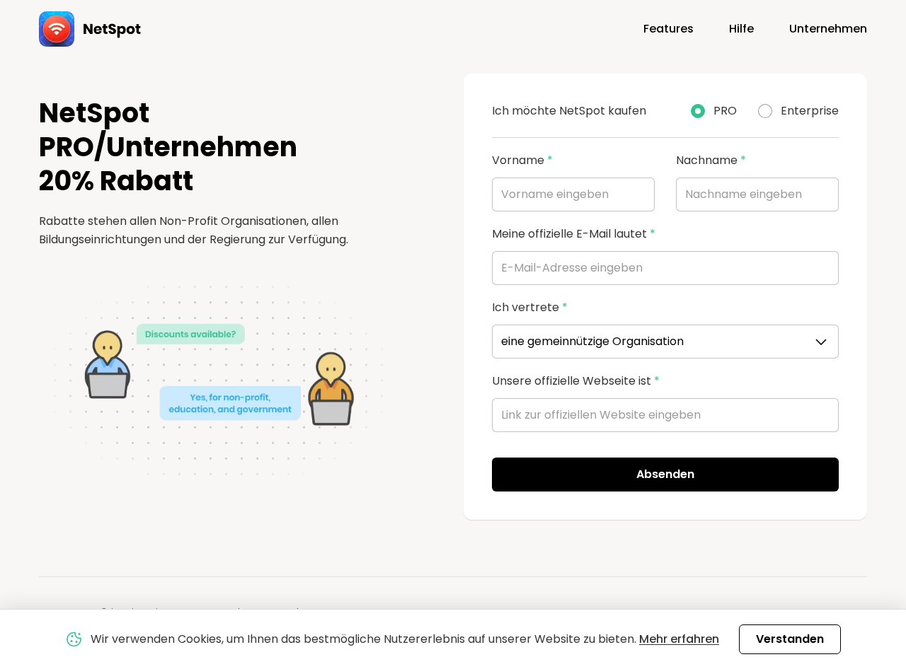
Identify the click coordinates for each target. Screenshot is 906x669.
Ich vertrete (530, 307)
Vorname (522, 160)
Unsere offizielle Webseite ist (576, 381)
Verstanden (790, 639)
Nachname (711, 160)
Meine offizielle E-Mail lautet (573, 234)
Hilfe (741, 29)
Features (668, 29)
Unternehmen (828, 29)
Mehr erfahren (679, 639)
